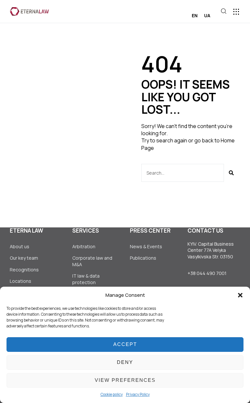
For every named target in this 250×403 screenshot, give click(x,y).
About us (19, 246)
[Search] (231, 173)
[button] (240, 295)
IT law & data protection (86, 279)
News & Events (146, 246)
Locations (20, 281)
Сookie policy (112, 394)
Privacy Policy (138, 394)
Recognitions (24, 269)
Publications (143, 258)
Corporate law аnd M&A (92, 261)
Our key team (24, 258)
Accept (125, 344)
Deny (125, 362)
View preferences (125, 380)
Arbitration (83, 246)
